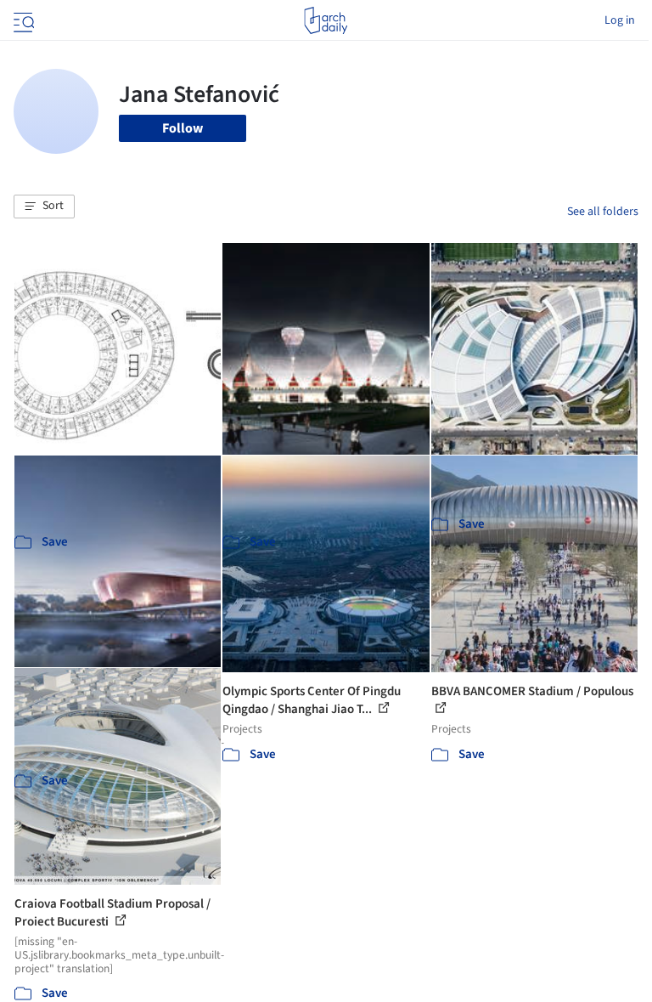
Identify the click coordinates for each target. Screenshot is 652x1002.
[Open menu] (22, 20)
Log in (619, 20)
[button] (44, 206)
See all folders (602, 212)
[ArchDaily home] (325, 20)
